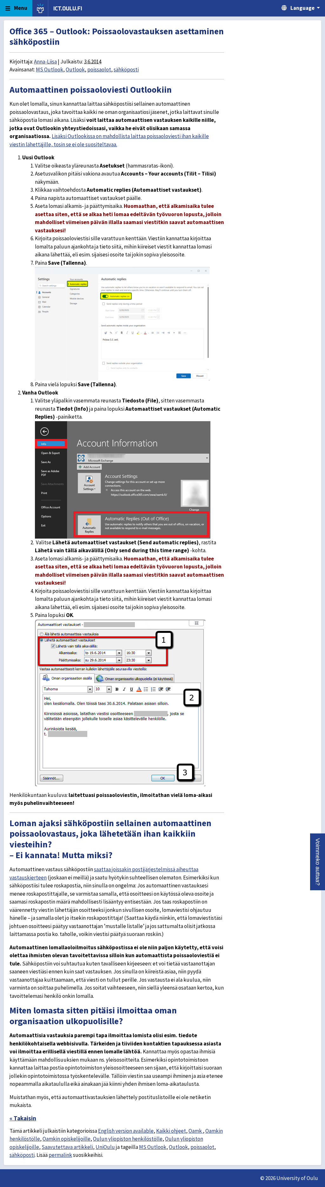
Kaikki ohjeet (171, 1130)
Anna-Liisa (45, 61)
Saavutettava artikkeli (67, 1147)
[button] (317, 861)
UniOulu (105, 1147)
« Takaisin (23, 1118)
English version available (126, 1130)
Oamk (196, 1130)
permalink (60, 1154)
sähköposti (126, 69)
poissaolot (99, 69)
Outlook (75, 69)
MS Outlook (49, 69)
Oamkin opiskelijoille (66, 1138)
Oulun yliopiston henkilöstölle (127, 1138)
